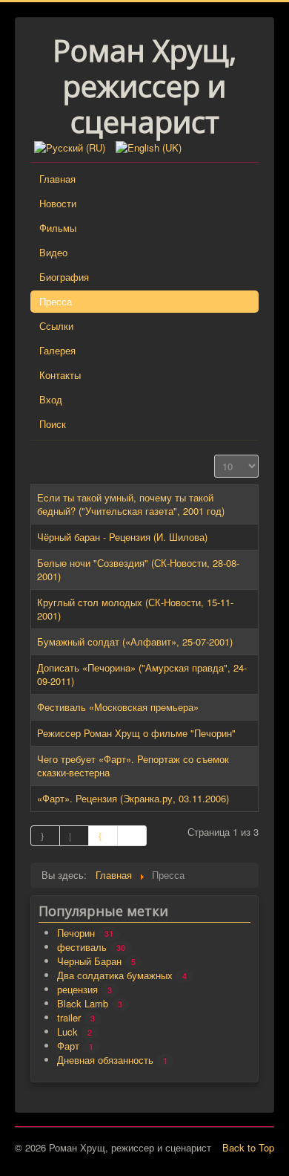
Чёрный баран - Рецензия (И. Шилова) (122, 537)
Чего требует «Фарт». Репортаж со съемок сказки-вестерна (133, 765)
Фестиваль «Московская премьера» (118, 707)
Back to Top (248, 1147)
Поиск (52, 424)
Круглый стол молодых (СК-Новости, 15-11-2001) (135, 609)
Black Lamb (82, 1003)
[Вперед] (103, 835)
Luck (67, 1031)
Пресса (55, 301)
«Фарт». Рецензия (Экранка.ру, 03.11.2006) (133, 798)
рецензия (77, 989)
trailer (69, 1017)
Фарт (68, 1046)
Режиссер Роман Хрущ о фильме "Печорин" (136, 733)
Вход (50, 399)
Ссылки (56, 326)
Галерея (57, 350)
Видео (53, 252)
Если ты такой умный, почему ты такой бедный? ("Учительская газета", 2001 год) (131, 504)
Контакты (60, 375)
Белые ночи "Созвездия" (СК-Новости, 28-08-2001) (138, 569)
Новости (57, 203)
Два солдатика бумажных (115, 975)
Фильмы (57, 228)
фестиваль (82, 947)
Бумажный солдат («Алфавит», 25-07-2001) (135, 641)
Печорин (76, 933)
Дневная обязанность (105, 1060)
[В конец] (132, 835)
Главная (57, 179)
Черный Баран (89, 961)
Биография (64, 277)
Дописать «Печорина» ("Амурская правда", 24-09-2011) (142, 674)
